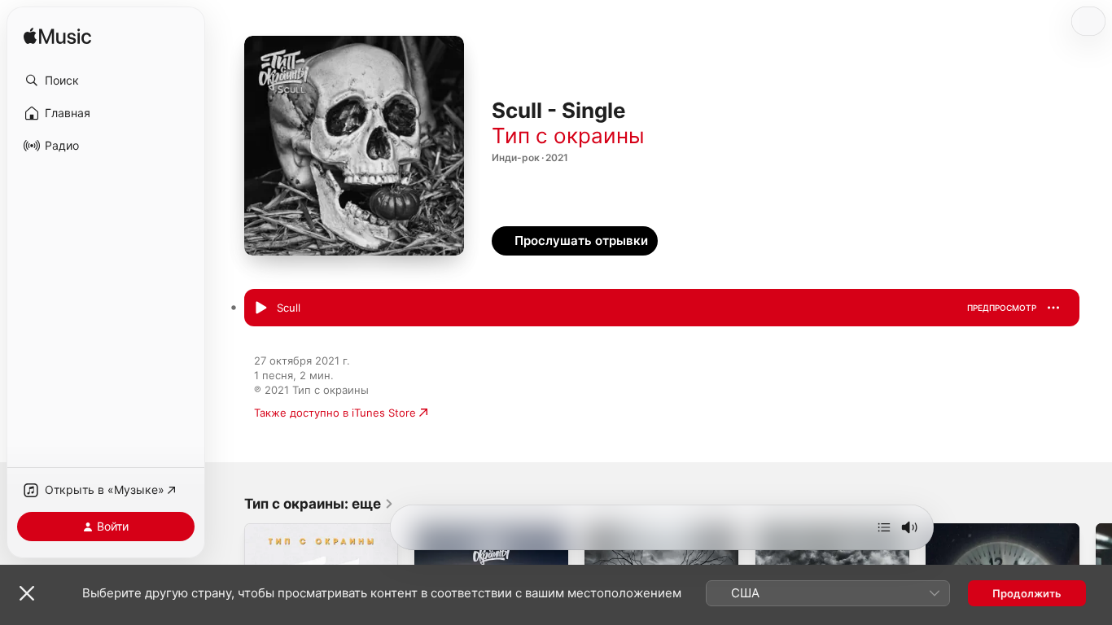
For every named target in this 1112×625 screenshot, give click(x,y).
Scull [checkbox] (288, 307)
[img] (57, 37)
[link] (319, 504)
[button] (106, 80)
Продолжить (1027, 593)
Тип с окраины (568, 135)
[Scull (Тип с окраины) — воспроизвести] (260, 308)
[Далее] (884, 527)
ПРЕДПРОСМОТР (1001, 307)
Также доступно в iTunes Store (335, 412)
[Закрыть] (27, 593)
